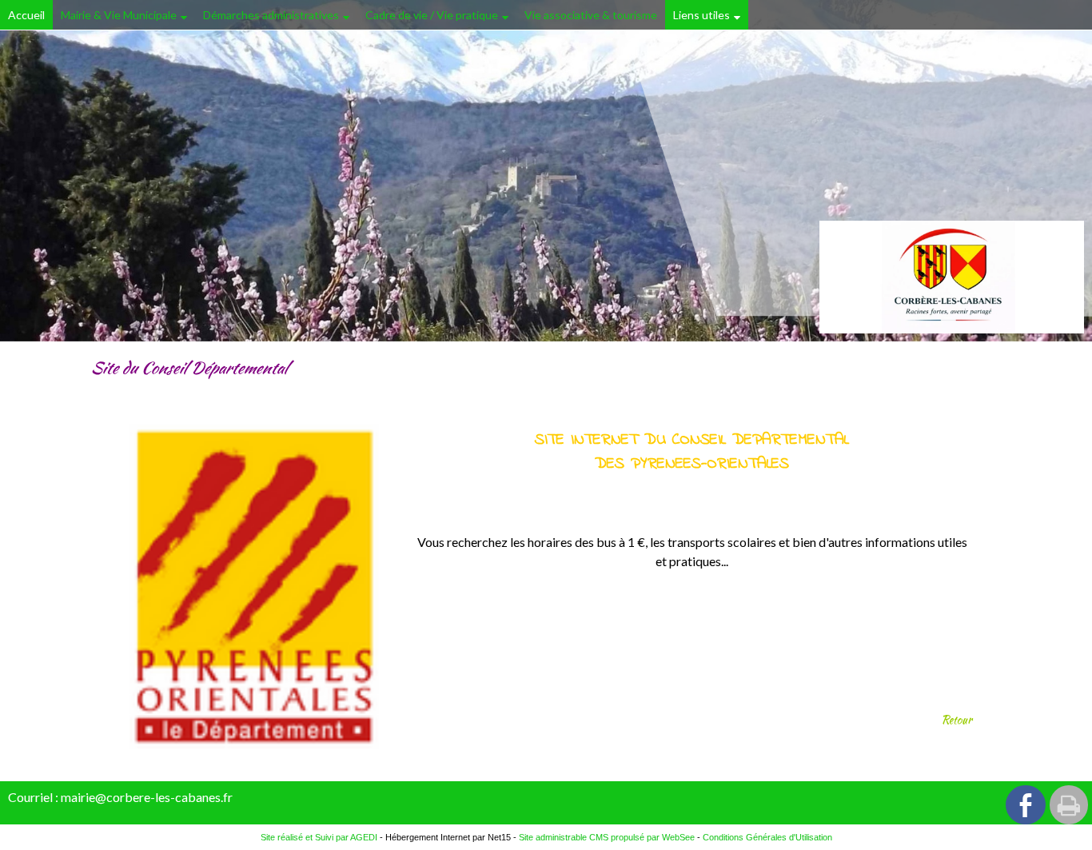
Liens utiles (701, 15)
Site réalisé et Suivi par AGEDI (319, 837)
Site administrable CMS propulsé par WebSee (607, 837)
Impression (1069, 804)
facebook (1026, 804)
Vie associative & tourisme (590, 15)
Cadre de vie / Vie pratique (431, 15)
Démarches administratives (271, 15)
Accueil (26, 15)
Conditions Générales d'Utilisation (767, 837)
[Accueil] (951, 277)
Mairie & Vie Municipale (119, 15)
